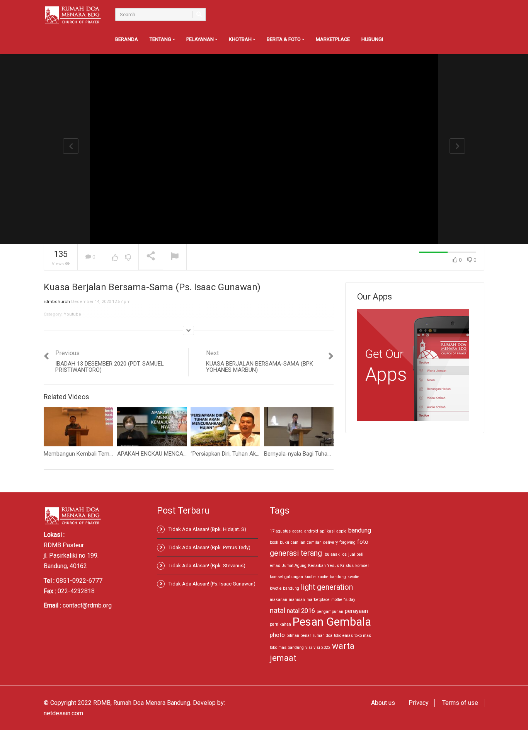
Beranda (126, 39)
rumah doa (322, 635)
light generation (327, 587)
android (311, 531)
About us (383, 702)
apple (341, 531)
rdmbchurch (57, 301)
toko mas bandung (287, 647)
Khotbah (241, 39)
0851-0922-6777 (79, 580)
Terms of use (460, 702)
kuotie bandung (331, 576)
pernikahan (280, 624)
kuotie (310, 576)
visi (308, 647)
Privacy (419, 702)
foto (362, 542)
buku (284, 542)
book (274, 542)
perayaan (356, 611)
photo (277, 635)
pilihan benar (298, 635)
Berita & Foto (284, 39)
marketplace (318, 599)
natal (277, 610)
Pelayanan (200, 39)
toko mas (362, 635)
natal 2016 (301, 610)
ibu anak (332, 554)
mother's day (343, 599)
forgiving (347, 542)
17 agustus (280, 531)
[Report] (175, 257)
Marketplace (333, 39)
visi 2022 (321, 647)
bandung (359, 530)
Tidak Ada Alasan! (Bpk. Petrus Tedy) (209, 547)
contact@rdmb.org (87, 605)
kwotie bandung (284, 588)
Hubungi (372, 39)
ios (344, 554)
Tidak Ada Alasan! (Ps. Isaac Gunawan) (212, 584)
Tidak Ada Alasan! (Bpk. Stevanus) (207, 565)
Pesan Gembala (332, 621)
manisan (297, 599)
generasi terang (296, 553)
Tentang (161, 39)
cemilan (314, 542)
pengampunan (330, 611)
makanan (278, 599)
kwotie (353, 576)
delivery (330, 542)
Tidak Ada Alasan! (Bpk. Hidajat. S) (207, 529)
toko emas (343, 635)
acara (297, 531)
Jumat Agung (294, 565)
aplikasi (327, 531)
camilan (298, 542)
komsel (362, 565)
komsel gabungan (286, 576)
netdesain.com (63, 713)
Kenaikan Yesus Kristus (331, 565)
